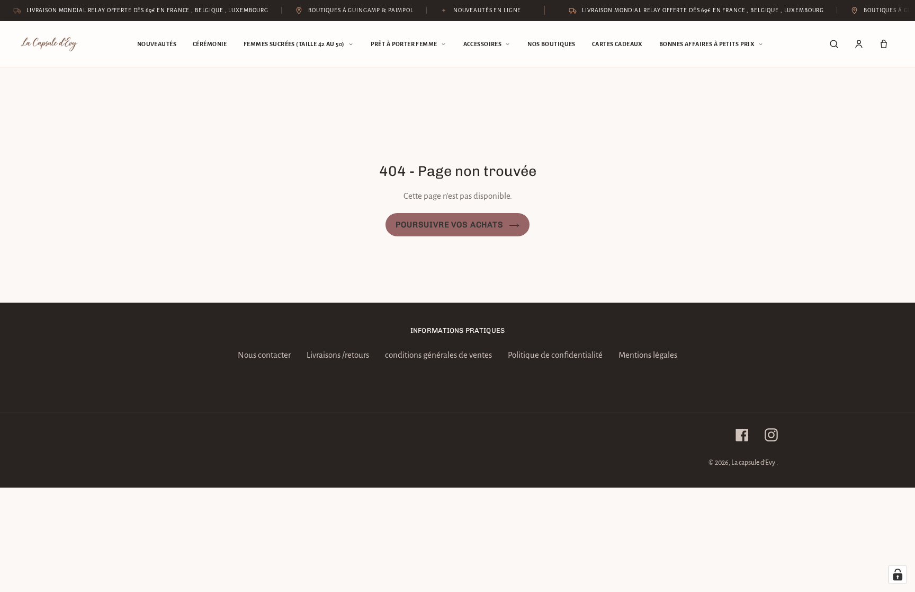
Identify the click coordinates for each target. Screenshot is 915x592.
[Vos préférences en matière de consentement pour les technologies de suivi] (898, 575)
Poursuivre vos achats (449, 224)
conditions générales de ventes (438, 354)
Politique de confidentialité (555, 354)
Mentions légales (647, 354)
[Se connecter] (859, 44)
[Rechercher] (834, 44)
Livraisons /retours (338, 354)
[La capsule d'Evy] (49, 44)
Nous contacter (264, 354)
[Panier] (884, 44)
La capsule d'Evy (753, 462)
